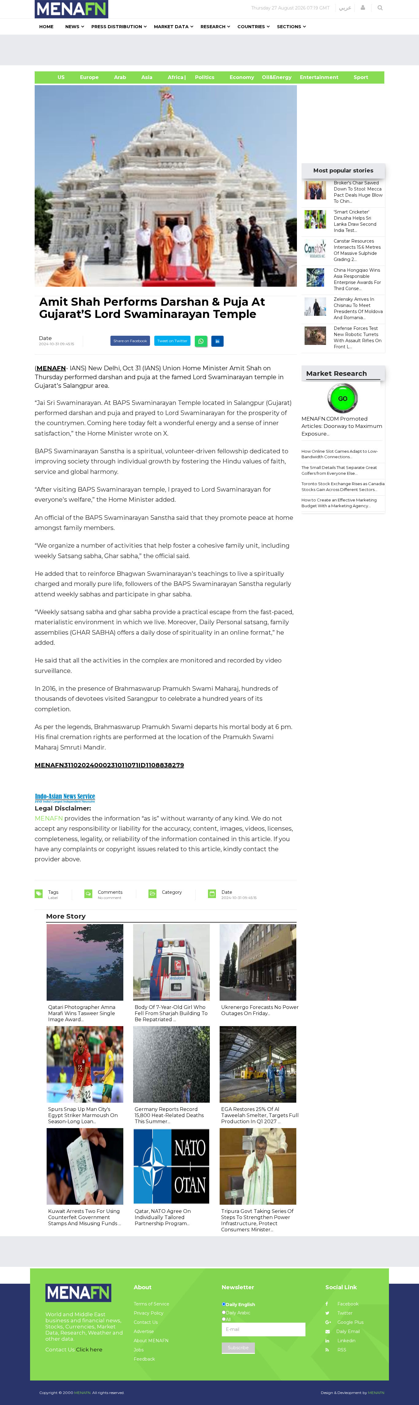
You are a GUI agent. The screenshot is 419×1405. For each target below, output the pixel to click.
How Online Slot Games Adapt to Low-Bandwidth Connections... (340, 454)
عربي (345, 7)
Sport (357, 77)
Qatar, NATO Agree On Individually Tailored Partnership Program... (163, 1217)
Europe (89, 77)
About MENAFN (151, 1340)
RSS (341, 1350)
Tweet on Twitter (172, 340)
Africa (175, 77)
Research (213, 26)
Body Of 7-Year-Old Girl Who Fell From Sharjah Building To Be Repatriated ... (171, 1013)
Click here (89, 1349)
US (53, 77)
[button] (363, 7)
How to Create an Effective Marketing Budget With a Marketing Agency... (339, 502)
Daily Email (348, 1331)
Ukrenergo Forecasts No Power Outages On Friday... (260, 1010)
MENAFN (51, 368)
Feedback (144, 1359)
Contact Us (146, 1322)
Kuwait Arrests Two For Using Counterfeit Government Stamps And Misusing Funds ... (84, 1217)
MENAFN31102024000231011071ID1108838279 (109, 765)
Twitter (344, 1313)
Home (46, 26)
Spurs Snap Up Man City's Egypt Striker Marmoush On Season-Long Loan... (83, 1115)
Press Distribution (116, 26)
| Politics (203, 77)
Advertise (144, 1331)
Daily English (240, 1304)
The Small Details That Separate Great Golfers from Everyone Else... (339, 470)
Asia (147, 77)
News (72, 26)
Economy (242, 77)
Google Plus (349, 1322)
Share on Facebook (130, 340)
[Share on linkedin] (217, 341)
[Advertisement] (212, 50)
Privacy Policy (148, 1313)
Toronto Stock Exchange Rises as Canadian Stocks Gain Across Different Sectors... (344, 486)
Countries (251, 26)
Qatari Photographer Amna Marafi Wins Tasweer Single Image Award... (81, 1013)
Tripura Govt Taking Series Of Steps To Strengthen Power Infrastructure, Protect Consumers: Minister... (257, 1220)
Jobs (139, 1350)
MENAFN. (82, 1392)
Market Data (171, 26)
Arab (120, 77)
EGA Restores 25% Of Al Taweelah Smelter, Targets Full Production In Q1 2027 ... (260, 1115)
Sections (289, 26)
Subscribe (238, 1347)
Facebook (347, 1304)
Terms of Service (151, 1304)
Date (45, 338)
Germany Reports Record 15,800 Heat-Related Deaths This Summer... (169, 1115)
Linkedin (346, 1340)
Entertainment (310, 77)
